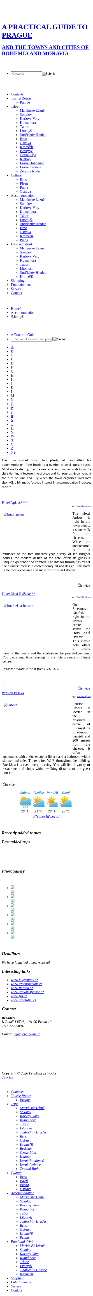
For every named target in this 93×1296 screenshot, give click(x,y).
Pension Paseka (13, 693)
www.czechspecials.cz (26, 984)
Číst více (84, 688)
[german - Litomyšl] (14, 63)
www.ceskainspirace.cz (27, 992)
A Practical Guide (23, 335)
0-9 (13, 452)
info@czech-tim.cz (27, 1034)
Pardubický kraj (84, 506)
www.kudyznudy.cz (24, 980)
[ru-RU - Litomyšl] (22, 63)
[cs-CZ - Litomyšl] (6, 63)
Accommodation (23, 312)
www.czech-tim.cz (23, 1000)
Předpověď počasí (46, 816)
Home (15, 308)
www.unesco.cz (22, 988)
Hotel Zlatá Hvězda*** (18, 594)
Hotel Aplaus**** (15, 502)
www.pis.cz (19, 996)
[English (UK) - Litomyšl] (29, 63)
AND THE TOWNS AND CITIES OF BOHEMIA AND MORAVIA (45, 50)
